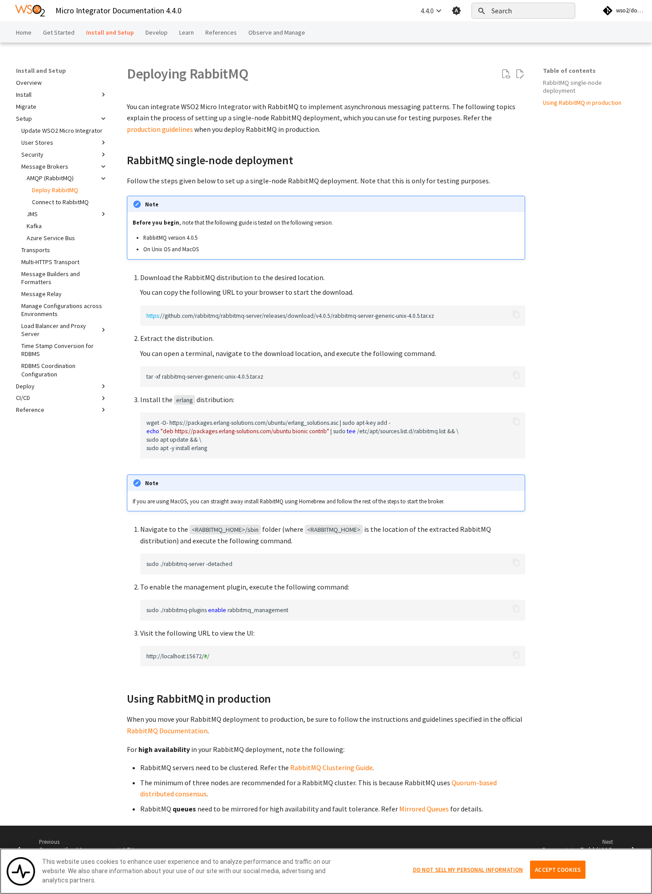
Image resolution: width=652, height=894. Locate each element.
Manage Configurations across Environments (61, 310)
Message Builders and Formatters (50, 278)
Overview (29, 83)
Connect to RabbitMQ (60, 202)
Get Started (59, 32)
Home (23, 32)
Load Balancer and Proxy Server (53, 330)
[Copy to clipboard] (516, 314)
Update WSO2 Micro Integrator (61, 130)
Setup (24, 119)
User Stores (37, 142)
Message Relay (41, 294)
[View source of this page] (505, 74)
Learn (186, 32)
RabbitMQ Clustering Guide (331, 767)
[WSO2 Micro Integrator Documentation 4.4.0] (30, 10)
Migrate (26, 107)
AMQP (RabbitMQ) (50, 178)
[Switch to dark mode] (456, 10)
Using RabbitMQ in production (582, 103)
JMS (32, 214)
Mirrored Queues (424, 808)
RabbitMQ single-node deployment (572, 87)
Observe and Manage (276, 32)
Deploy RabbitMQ (55, 190)
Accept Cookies (558, 869)
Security (32, 154)
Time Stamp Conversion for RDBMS (57, 350)
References (221, 32)
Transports (35, 250)
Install (23, 95)
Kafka (34, 226)
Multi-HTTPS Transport (50, 262)
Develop (156, 32)
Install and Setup (110, 32)
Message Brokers (44, 166)
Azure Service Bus (51, 238)
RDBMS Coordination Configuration (48, 370)
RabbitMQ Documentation (167, 730)
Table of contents (569, 71)
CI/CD (23, 398)
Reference (30, 410)
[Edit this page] (520, 74)
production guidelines (160, 129)
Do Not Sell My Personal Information (468, 869)
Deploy (25, 386)
